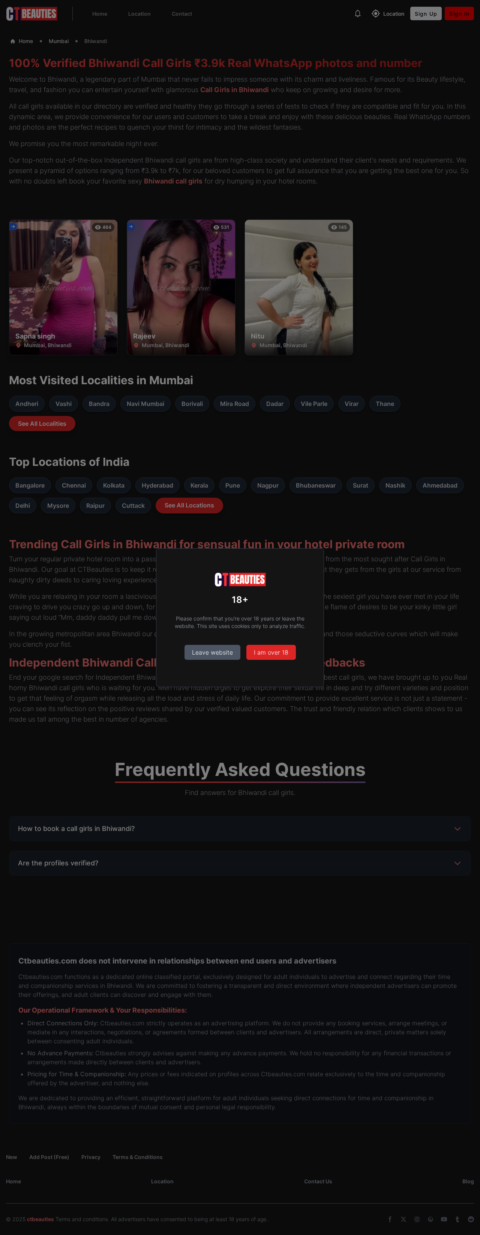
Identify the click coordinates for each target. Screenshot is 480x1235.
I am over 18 (271, 652)
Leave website (212, 652)
